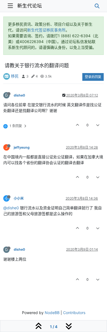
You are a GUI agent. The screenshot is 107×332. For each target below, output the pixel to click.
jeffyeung (22, 147)
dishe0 (19, 95)
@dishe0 (11, 207)
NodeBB (52, 312)
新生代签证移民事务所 (46, 30)
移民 (15, 76)
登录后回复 (93, 77)
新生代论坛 (29, 6)
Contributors (74, 312)
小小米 (19, 198)
